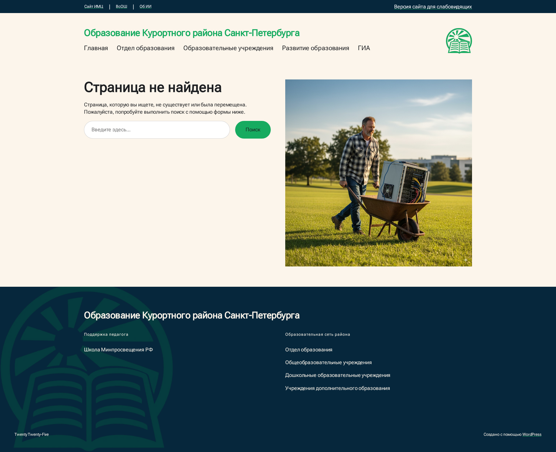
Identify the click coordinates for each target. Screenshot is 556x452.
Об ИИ (145, 6)
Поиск (253, 129)
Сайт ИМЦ (93, 6)
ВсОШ (121, 6)
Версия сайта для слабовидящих (433, 6)
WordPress (532, 434)
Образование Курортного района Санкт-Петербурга (191, 32)
